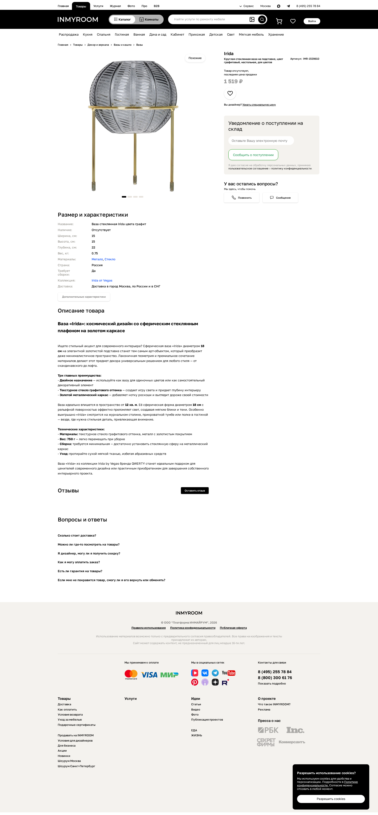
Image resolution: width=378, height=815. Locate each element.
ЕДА (194, 730)
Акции (62, 750)
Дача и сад (157, 34)
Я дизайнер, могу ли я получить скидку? (89, 553)
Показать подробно (272, 683)
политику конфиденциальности (291, 168)
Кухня (88, 34)
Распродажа (69, 34)
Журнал (115, 6)
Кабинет (177, 34)
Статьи (196, 704)
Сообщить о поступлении (253, 155)
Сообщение (283, 197)
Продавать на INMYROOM (76, 735)
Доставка (64, 704)
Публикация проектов (207, 719)
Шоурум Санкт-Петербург (76, 766)
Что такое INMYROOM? (274, 704)
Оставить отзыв (195, 490)
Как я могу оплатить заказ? (79, 562)
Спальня (103, 34)
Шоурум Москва (69, 761)
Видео (195, 709)
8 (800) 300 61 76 (275, 677)
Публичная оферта (233, 627)
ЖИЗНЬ (196, 735)
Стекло (110, 259)
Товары (81, 6)
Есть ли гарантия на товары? (80, 571)
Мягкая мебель (251, 34)
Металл (97, 259)
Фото (131, 6)
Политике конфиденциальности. (327, 783)
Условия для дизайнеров (75, 740)
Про (144, 6)
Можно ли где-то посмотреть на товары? (88, 544)
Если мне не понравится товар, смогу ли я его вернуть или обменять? (111, 580)
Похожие (195, 58)
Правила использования (148, 627)
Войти (312, 21)
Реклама (264, 709)
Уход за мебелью (70, 719)
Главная (63, 6)
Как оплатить (67, 709)
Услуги (98, 6)
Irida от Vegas (102, 280)
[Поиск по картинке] (252, 19)
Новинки (64, 756)
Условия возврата (70, 714)
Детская (216, 34)
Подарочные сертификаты (77, 724)
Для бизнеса (66, 745)
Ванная (139, 34)
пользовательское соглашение (248, 168)
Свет (230, 34)
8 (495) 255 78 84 (308, 6)
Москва (265, 6)
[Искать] (262, 19)
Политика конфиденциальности (192, 627)
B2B (156, 6)
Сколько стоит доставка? (77, 535)
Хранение (276, 34)
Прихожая (197, 34)
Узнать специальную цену (259, 104)
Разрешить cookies (331, 799)
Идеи (195, 698)
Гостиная (122, 34)
